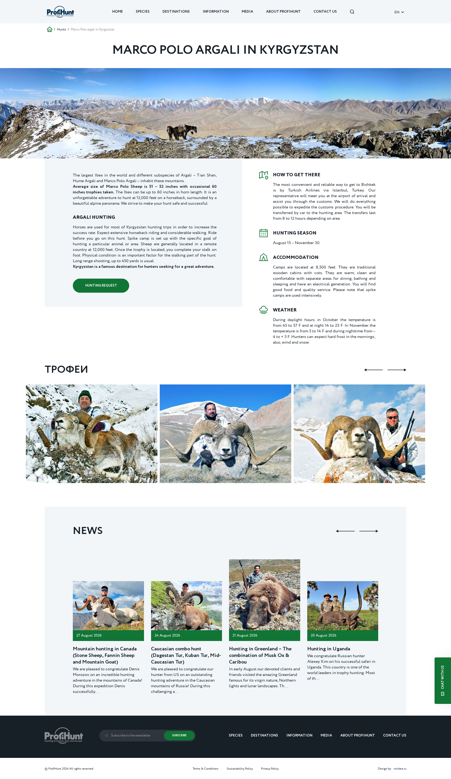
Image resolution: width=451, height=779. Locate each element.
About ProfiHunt (283, 11)
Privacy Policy (270, 769)
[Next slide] (397, 369)
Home (117, 11)
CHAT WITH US (442, 677)
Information (216, 11)
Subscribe (179, 735)
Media (247, 11)
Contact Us (325, 11)
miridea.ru (400, 769)
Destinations (176, 11)
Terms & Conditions (205, 769)
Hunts (61, 29)
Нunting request (101, 285)
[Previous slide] (373, 369)
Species (143, 11)
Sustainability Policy (240, 769)
